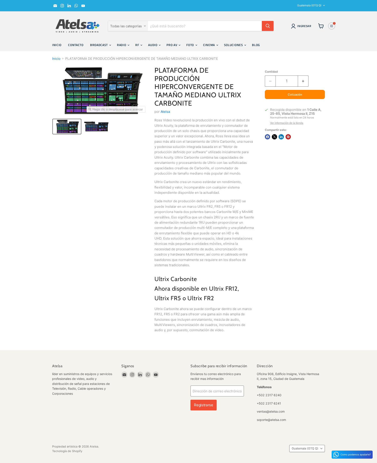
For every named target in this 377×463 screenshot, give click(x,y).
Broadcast (99, 45)
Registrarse (203, 405)
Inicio (57, 45)
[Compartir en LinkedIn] (281, 136)
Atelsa (165, 112)
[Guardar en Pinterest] (288, 136)
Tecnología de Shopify (67, 451)
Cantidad (271, 71)
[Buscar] (268, 26)
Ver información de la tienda (286, 123)
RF (137, 45)
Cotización (295, 94)
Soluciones (234, 45)
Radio (122, 45)
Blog (256, 45)
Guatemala (309, 5)
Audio (153, 45)
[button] (67, 126)
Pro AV (172, 45)
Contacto (76, 45)
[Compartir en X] (274, 136)
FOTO (190, 45)
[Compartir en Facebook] (267, 136)
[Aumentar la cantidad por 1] (303, 81)
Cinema (209, 45)
